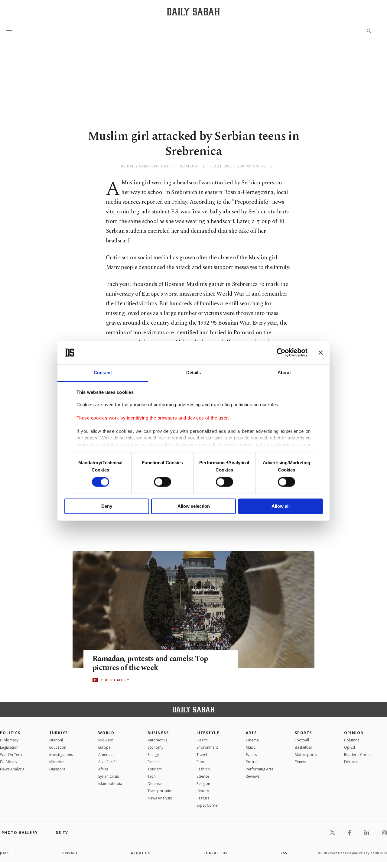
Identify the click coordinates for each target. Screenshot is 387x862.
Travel (202, 754)
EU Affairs (8, 761)
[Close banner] (321, 353)
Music (250, 747)
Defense (155, 783)
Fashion (203, 769)
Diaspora (57, 769)
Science (203, 776)
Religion (203, 783)
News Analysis (12, 769)
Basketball (304, 747)
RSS (284, 853)
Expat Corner (208, 805)
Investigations (61, 754)
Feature (203, 798)
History (203, 790)
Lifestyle (208, 732)
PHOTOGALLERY (115, 680)
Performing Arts (259, 769)
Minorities (57, 761)
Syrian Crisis (108, 776)
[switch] (162, 482)
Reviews (252, 776)
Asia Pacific (107, 761)
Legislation (9, 747)
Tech (152, 776)
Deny (106, 506)
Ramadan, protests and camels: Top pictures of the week (150, 663)
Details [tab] (193, 372)
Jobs (4, 853)
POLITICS (10, 732)
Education (57, 747)
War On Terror (12, 754)
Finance (154, 761)
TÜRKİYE (58, 732)
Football (302, 740)
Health (202, 740)
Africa (103, 769)
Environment (207, 747)
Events (251, 754)
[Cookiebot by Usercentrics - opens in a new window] (281, 352)
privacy (70, 853)
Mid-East (105, 740)
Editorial (351, 761)
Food (201, 761)
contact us (215, 853)
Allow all (281, 506)
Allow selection (193, 506)
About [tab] (284, 372)
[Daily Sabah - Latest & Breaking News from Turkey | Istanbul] (193, 11)
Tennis (300, 761)
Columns (351, 740)
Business (158, 732)
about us (140, 853)
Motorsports (306, 754)
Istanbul (56, 740)
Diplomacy (9, 740)
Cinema (252, 740)
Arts (251, 732)
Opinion (354, 732)
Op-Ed (349, 747)
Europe (104, 747)
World (106, 732)
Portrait (252, 761)
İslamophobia (110, 783)
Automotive (157, 740)
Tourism (155, 769)
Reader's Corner (358, 754)
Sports (303, 732)
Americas (106, 754)
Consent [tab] (103, 372)
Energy (153, 754)
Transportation (161, 790)
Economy (155, 747)
